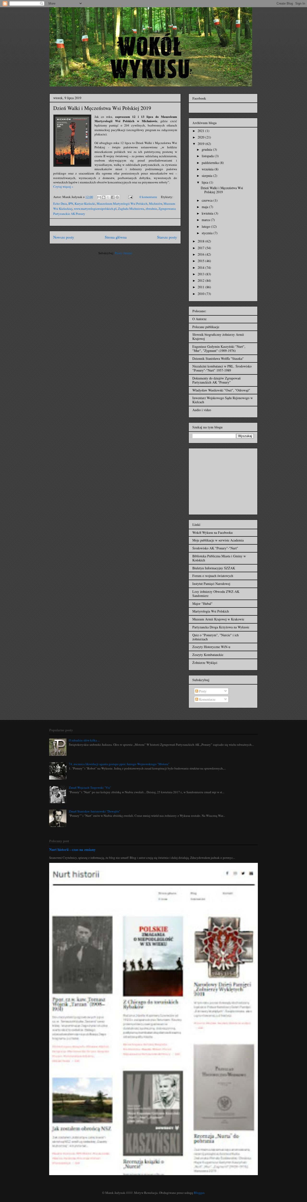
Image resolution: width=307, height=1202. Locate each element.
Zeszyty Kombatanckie (207, 654)
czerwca (207, 200)
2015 (201, 260)
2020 (201, 137)
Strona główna (116, 237)
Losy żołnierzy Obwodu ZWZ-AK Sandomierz (215, 593)
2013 (201, 274)
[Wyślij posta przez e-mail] (130, 197)
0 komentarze (148, 197)
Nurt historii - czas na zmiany (72, 849)
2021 (201, 130)
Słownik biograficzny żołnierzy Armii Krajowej (218, 336)
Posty (202, 691)
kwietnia (208, 213)
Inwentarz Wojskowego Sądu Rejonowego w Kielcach (222, 400)
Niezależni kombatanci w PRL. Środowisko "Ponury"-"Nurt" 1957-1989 (222, 368)
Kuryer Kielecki (85, 203)
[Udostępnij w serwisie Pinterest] (117, 197)
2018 (201, 241)
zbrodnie (151, 208)
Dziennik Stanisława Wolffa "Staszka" (218, 358)
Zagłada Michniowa (131, 208)
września (208, 169)
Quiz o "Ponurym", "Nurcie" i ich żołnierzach (215, 637)
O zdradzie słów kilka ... (84, 740)
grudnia (207, 149)
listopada (208, 156)
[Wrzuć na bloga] (103, 197)
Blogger (199, 1192)
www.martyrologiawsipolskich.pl (95, 208)
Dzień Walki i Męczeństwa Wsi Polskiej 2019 (102, 107)
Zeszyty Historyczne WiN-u (211, 646)
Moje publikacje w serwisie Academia (218, 540)
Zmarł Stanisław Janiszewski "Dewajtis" (94, 811)
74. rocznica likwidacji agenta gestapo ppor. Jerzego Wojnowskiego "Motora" (119, 764)
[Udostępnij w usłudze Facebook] (112, 197)
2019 (201, 143)
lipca (205, 182)
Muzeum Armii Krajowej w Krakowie (218, 619)
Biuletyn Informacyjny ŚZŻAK (213, 568)
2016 (201, 254)
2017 (201, 248)
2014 (201, 267)
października (211, 162)
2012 (201, 280)
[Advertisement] (222, 480)
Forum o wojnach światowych (212, 575)
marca (206, 219)
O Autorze (199, 319)
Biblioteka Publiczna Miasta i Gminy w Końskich (219, 558)
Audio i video (201, 410)
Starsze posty (167, 237)
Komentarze (206, 699)
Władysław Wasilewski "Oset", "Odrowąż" (221, 390)
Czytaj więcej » (63, 186)
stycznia (207, 233)
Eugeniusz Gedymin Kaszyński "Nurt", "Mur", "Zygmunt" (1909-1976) (218, 348)
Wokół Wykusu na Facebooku (212, 532)
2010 (201, 293)
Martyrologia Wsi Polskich (210, 611)
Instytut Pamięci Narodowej (211, 583)
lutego (206, 226)
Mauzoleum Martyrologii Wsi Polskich (122, 203)
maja (205, 206)
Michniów (155, 203)
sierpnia (207, 175)
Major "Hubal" (202, 603)
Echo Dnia (60, 203)
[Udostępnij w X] (108, 197)
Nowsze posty (63, 237)
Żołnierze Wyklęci (204, 662)
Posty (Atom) (123, 253)
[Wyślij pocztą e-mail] (99, 197)
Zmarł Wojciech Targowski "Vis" (90, 787)
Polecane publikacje (205, 327)
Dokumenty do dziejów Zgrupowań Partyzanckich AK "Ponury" (216, 380)
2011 (201, 287)
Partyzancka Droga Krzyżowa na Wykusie (220, 627)
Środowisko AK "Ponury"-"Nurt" (215, 548)
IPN (70, 203)
